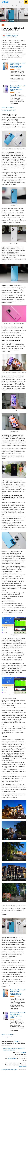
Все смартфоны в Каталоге (9, 110)
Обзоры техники (14, 1069)
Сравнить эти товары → (8, 107)
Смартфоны (7, 1070)
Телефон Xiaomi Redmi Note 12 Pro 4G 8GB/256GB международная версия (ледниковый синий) (17, 65)
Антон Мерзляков (7, 33)
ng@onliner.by (22, 1066)
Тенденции (12, 1070)
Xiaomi (21, 1069)
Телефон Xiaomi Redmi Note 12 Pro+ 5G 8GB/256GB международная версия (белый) (17, 88)
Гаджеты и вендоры (6, 1069)
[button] (11, 279)
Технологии (17, 1070)
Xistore (16, 1041)
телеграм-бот (12, 1058)
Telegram (23, 1052)
